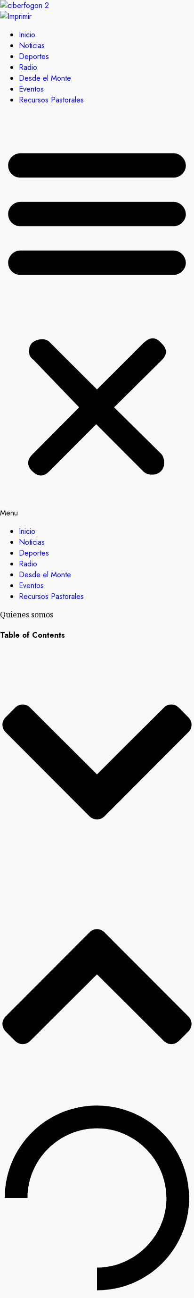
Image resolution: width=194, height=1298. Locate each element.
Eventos (31, 89)
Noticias (32, 45)
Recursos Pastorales (51, 99)
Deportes (34, 56)
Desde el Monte (45, 78)
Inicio (27, 34)
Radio (28, 67)
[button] (97, 315)
